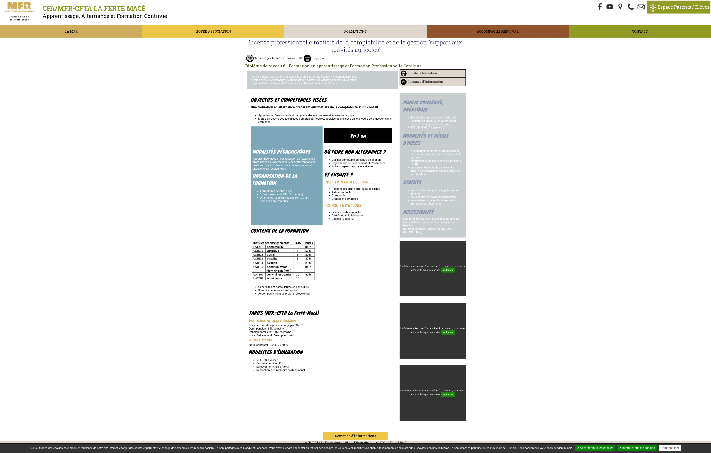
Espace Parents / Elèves (683, 7)
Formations (355, 31)
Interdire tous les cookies (638, 447)
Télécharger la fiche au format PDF (278, 58)
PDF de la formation (422, 73)
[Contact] (641, 7)
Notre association (213, 31)
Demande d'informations (355, 436)
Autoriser (448, 270)
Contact (640, 31)
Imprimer (319, 58)
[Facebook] (600, 7)
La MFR (71, 31)
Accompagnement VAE (498, 31)
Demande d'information (425, 82)
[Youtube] (610, 7)
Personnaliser (670, 447)
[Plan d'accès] (620, 7)
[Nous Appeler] (631, 7)
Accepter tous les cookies (596, 447)
